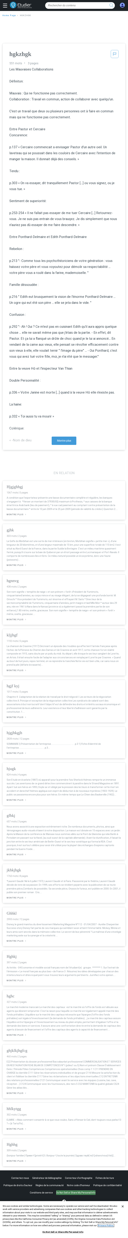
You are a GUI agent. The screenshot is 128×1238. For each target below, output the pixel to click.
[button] (6, 6)
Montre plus (64, 440)
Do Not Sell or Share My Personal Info (62, 1232)
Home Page (9, 15)
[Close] (122, 1206)
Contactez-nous (20, 1178)
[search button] (111, 5)
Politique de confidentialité (107, 1185)
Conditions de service (41, 1192)
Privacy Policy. (106, 1225)
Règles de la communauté (50, 1185)
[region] (64, 1219)
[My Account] (122, 5)
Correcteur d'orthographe (78, 1178)
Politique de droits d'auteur (18, 1185)
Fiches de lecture (105, 1178)
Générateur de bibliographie (47, 1178)
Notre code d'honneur (78, 1185)
